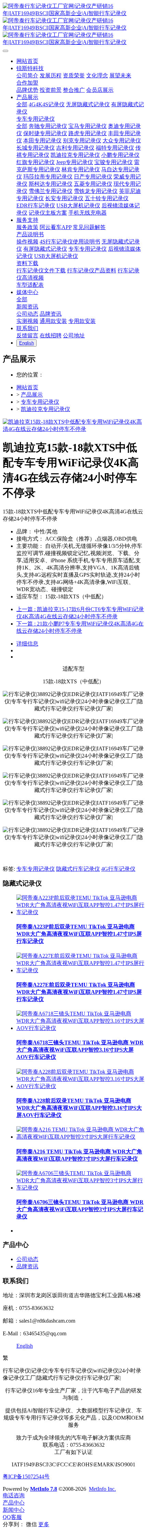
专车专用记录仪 (40, 402)
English (24, 1346)
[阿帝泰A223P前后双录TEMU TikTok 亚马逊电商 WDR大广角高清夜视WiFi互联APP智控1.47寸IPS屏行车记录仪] (80, 912)
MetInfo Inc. (102, 1489)
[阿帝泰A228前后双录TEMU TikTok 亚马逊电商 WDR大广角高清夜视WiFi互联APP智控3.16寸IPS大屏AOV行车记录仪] (80, 1086)
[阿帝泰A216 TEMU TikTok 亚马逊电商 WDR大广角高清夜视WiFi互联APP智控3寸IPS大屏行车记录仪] (80, 1137)
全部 (21, 104)
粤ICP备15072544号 (26, 1476)
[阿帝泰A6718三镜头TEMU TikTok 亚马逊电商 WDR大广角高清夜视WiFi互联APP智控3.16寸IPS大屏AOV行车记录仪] (80, 1028)
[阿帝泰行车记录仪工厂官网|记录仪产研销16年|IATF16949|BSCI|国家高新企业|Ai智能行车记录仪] (73, 24)
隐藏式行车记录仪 (78, 869)
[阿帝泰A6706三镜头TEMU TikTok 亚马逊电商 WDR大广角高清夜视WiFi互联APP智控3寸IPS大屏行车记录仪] (80, 1188)
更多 (43, 1524)
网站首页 (27, 387)
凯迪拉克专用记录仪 (45, 409)
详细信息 (27, 644)
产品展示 (32, 395)
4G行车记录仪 (118, 869)
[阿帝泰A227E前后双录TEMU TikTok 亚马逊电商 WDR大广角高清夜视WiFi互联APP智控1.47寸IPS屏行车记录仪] (80, 970)
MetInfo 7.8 (43, 1489)
